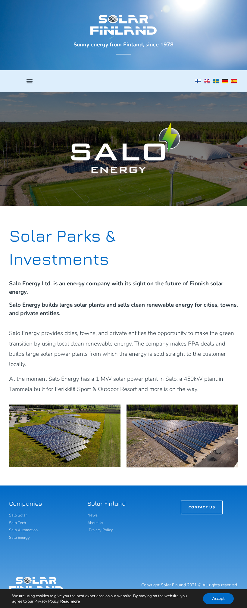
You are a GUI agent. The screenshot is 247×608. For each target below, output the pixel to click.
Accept (218, 598)
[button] (30, 81)
